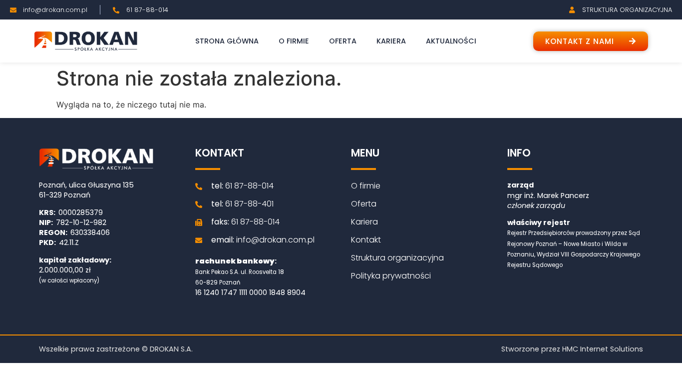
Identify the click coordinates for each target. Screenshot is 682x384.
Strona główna (227, 41)
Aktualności (451, 41)
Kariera (391, 41)
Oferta (342, 41)
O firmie (294, 41)
